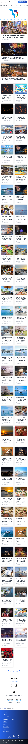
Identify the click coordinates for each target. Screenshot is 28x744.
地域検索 (5, 5)
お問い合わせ (6, 731)
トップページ (4, 708)
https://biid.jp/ (15, 681)
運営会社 (5, 712)
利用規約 (5, 721)
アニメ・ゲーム (21, 5)
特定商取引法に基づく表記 (8, 719)
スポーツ (15, 5)
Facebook (16, 687)
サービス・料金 (6, 714)
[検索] (15, 2)
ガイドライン (6, 726)
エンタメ (10, 5)
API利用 (4, 729)
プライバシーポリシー (7, 724)
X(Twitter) (12, 686)
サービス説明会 (6, 716)
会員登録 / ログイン (22, 1)
